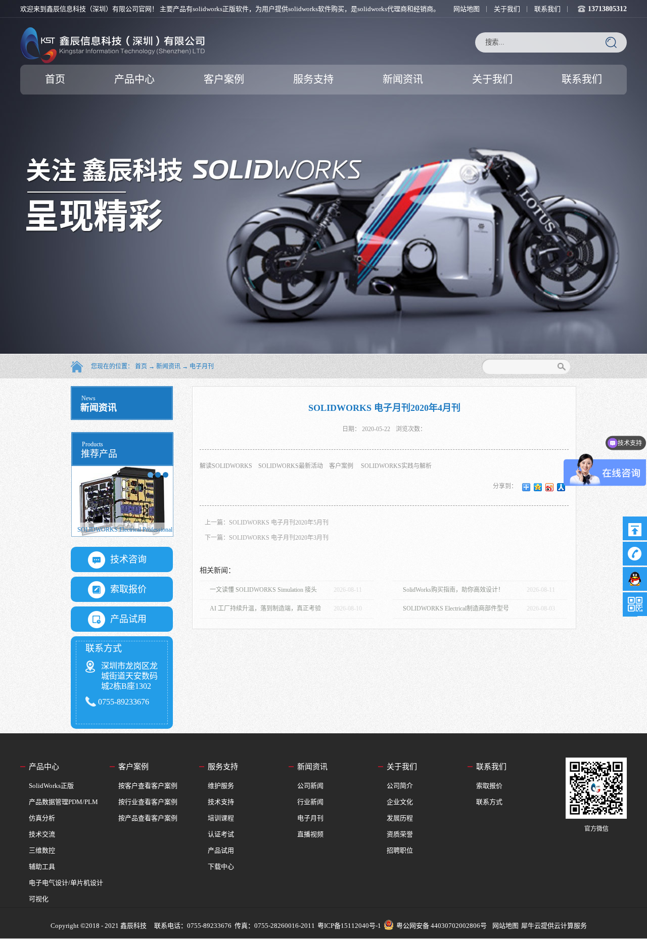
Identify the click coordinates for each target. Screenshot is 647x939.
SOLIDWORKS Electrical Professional (124, 529)
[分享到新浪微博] (549, 487)
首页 (55, 79)
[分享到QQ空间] (538, 487)
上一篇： (267, 522)
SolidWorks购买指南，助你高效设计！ (453, 589)
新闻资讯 (168, 366)
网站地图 (504, 925)
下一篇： (267, 537)
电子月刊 (202, 366)
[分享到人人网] (561, 487)
